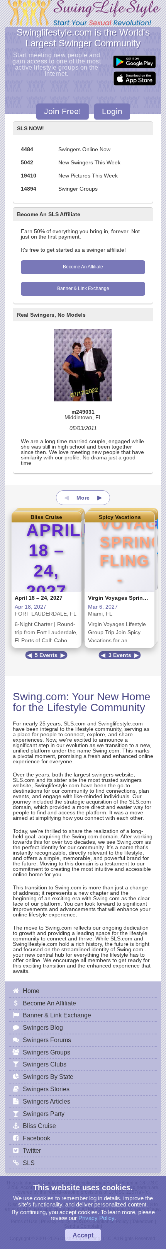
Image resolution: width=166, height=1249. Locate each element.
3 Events (119, 655)
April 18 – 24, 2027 (39, 598)
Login (112, 111)
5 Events (46, 655)
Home (31, 990)
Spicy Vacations (120, 517)
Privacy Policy (96, 1218)
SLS (29, 1162)
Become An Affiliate (83, 267)
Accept (83, 1235)
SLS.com (75, 723)
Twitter (32, 1150)
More (83, 497)
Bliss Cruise (46, 517)
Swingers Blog (43, 1027)
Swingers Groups (46, 1052)
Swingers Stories (46, 1088)
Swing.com (39, 697)
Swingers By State (48, 1076)
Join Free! (62, 111)
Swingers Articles (46, 1101)
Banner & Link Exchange (83, 288)
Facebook (36, 1138)
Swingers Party (43, 1113)
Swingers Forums (47, 1039)
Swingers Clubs (44, 1064)
